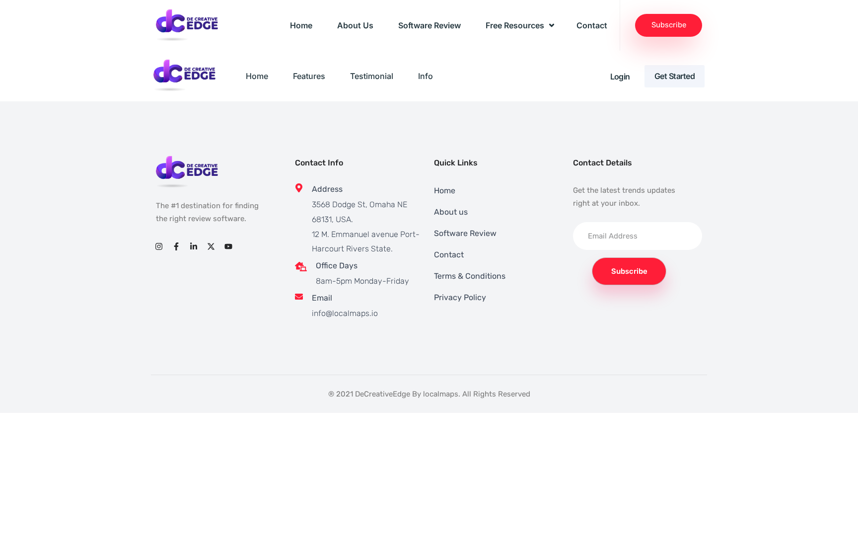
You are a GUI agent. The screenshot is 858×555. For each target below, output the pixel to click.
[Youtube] (228, 246)
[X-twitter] (211, 246)
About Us (355, 25)
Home (301, 25)
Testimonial (371, 76)
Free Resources (515, 25)
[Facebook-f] (176, 246)
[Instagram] (158, 246)
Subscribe (668, 24)
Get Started (674, 76)
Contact (591, 25)
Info (425, 76)
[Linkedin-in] (193, 246)
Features (309, 76)
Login (620, 76)
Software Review (429, 25)
